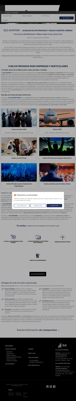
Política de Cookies (25, 200)
